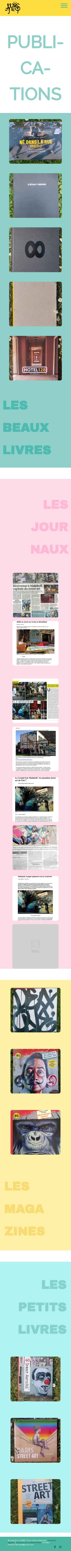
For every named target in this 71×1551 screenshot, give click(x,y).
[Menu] (64, 3)
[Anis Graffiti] (12, 8)
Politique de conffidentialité (28, 1542)
